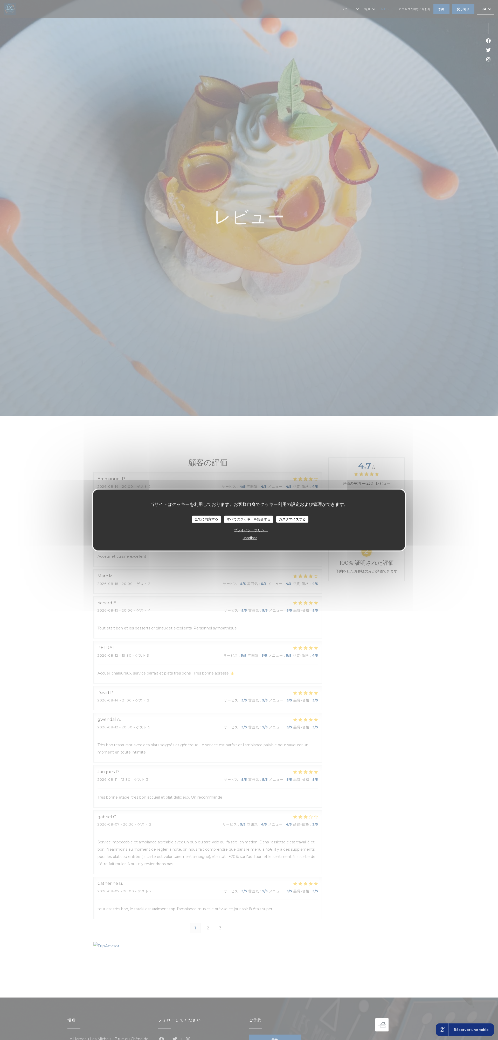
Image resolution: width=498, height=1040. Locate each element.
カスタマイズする (292, 519)
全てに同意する (206, 519)
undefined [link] (250, 538)
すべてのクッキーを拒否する (249, 519)
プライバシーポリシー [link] (251, 530)
